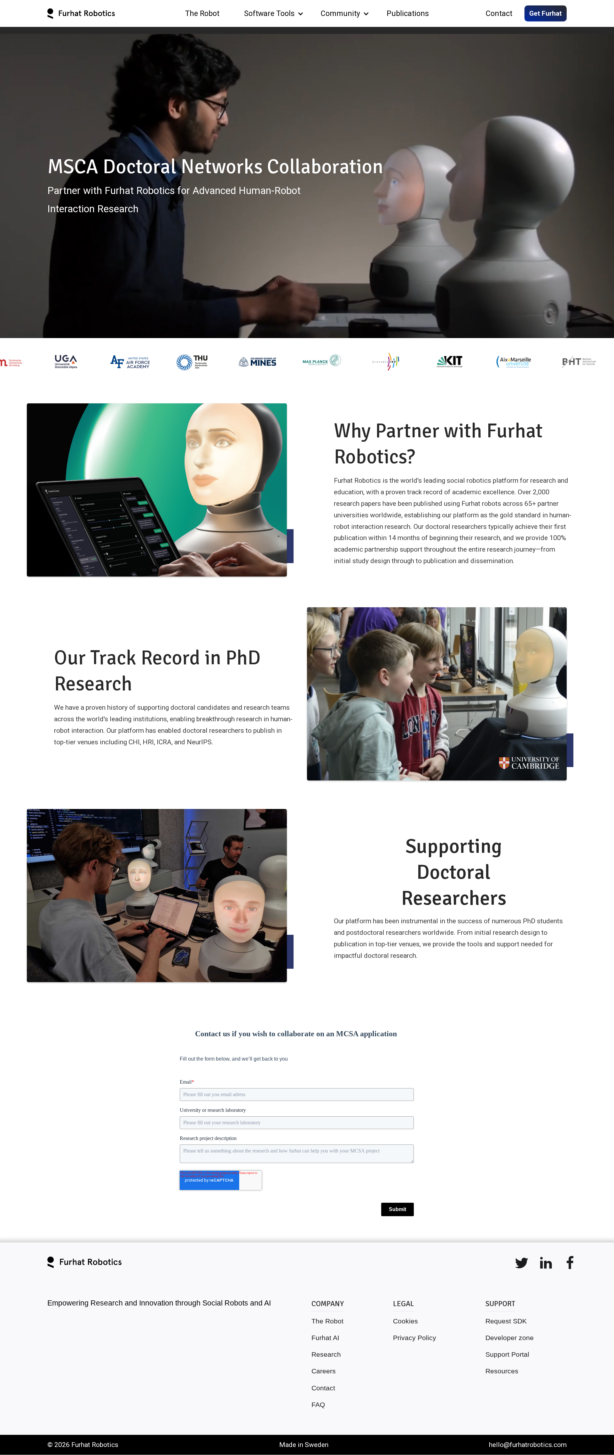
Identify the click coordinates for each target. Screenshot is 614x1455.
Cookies (405, 1321)
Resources (501, 1371)
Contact (323, 1388)
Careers (323, 1371)
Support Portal (507, 1354)
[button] (270, 14)
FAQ (318, 1404)
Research (326, 1354)
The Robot (327, 1321)
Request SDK (506, 1321)
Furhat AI (325, 1337)
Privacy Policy (414, 1337)
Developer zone (509, 1337)
